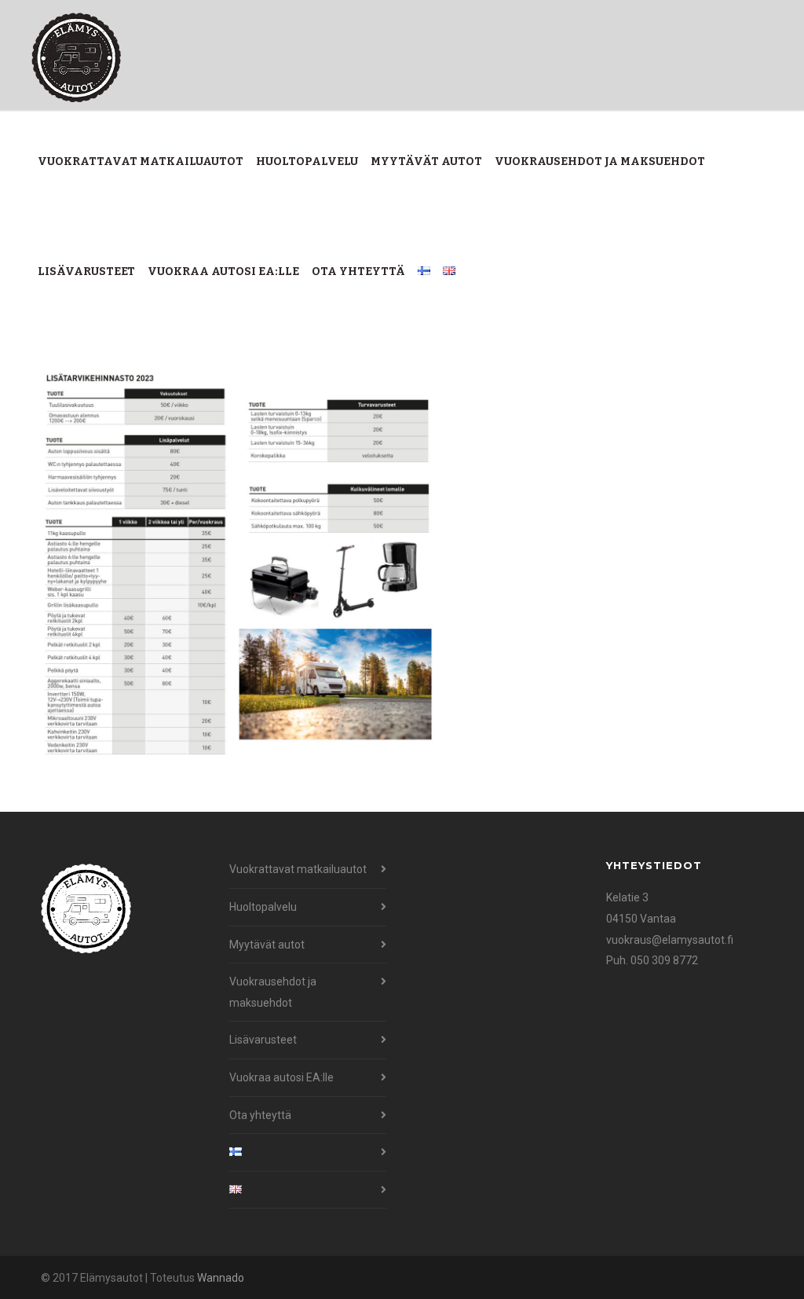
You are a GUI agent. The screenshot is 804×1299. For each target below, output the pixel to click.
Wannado (220, 1277)
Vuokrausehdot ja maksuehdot (600, 161)
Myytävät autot (426, 161)
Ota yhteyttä (358, 271)
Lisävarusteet (86, 271)
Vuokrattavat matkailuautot (140, 161)
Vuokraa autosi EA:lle (223, 271)
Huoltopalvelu (307, 161)
